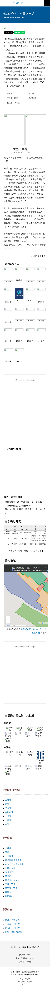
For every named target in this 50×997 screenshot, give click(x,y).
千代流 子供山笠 (12, 924)
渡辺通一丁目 (11, 888)
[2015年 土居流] (41, 319)
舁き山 (9, 93)
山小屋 (31, 93)
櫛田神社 (9, 896)
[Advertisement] (25, 407)
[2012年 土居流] (30, 339)
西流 (7, 804)
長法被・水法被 (13, 103)
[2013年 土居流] (19, 339)
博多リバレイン (12, 880)
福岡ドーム (10, 892)
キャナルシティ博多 (14, 864)
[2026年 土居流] (8, 279)
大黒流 (8, 820)
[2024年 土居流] (30, 279)
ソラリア (9, 872)
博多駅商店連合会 (13, 860)
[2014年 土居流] (8, 339)
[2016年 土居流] (30, 319)
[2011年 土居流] (41, 339)
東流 (7, 824)
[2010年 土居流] (8, 359)
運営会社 (25, 984)
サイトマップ (25, 979)
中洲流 (8, 800)
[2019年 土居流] (41, 300)
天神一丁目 (10, 884)
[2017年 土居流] (19, 319)
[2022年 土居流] (8, 300)
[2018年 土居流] (8, 320)
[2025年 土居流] (19, 278)
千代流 (8, 808)
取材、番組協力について (25, 958)
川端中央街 (10, 868)
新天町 (8, 876)
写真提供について (25, 955)
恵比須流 (9, 812)
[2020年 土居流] (30, 298)
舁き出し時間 (12, 98)
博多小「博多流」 (13, 920)
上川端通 (9, 856)
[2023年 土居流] (41, 279)
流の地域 (32, 98)
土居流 (8, 816)
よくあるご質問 (25, 962)
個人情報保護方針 (25, 982)
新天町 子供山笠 (12, 928)
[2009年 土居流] (19, 359)
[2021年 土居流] (19, 298)
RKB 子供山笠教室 (13, 932)
